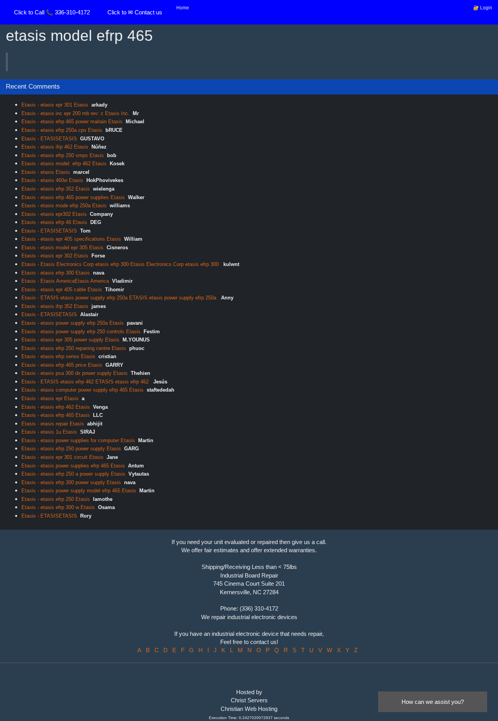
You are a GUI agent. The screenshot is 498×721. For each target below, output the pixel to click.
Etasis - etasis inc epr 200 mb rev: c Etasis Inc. (75, 113)
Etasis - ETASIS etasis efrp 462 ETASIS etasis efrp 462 (85, 382)
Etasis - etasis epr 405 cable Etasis (61, 289)
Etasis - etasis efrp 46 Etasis (54, 222)
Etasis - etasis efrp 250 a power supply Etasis (73, 474)
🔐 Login (482, 7)
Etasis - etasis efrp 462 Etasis (55, 407)
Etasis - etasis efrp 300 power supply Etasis (71, 482)
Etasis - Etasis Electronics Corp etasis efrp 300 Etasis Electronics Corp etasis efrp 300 (120, 264)
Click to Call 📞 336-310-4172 (52, 12)
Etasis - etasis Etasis (45, 172)
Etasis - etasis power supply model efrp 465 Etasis (78, 491)
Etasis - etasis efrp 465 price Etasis (61, 365)
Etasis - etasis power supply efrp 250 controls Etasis (80, 331)
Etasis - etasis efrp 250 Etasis (55, 499)
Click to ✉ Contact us (134, 12)
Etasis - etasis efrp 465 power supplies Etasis (73, 197)
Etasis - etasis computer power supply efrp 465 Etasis (82, 390)
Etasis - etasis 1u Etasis (49, 432)
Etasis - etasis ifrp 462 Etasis (54, 147)
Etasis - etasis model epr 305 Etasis (62, 247)
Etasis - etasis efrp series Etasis (58, 356)
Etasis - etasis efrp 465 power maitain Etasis (72, 121)
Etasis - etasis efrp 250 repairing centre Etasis (73, 348)
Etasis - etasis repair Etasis (52, 424)
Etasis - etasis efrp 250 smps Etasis (62, 155)
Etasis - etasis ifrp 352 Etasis (54, 306)
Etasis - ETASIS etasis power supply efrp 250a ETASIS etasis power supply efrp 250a (119, 298)
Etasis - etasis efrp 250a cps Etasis (61, 130)
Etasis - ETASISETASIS (49, 139)
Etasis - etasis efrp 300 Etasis (55, 273)
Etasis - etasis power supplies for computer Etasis (78, 440)
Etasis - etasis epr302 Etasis (54, 214)
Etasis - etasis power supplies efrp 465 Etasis (73, 466)
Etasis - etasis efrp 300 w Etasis (58, 507)
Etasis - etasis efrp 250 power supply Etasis (71, 449)
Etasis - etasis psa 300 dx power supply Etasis (74, 373)
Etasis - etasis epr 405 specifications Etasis (71, 239)
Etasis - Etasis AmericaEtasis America (65, 281)
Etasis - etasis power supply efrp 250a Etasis (72, 323)
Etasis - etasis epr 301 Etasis (54, 105)
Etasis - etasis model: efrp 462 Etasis (64, 163)
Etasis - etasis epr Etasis (50, 398)
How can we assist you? (433, 701)
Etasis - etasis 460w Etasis (52, 180)
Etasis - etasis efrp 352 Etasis (55, 189)
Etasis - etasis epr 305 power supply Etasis (70, 340)
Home (182, 7)
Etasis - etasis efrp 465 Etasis (55, 415)
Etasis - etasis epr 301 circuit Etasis (62, 457)
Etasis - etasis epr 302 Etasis (54, 256)
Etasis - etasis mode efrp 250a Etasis (64, 205)
